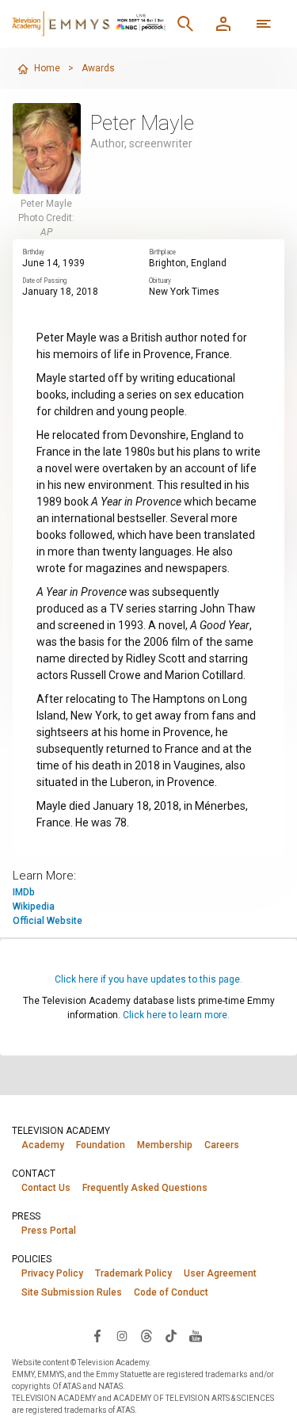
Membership (164, 1145)
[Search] (185, 24)
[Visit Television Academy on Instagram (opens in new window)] (122, 1335)
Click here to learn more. (176, 1015)
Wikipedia (34, 906)
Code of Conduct (171, 1292)
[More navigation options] (264, 24)
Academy (42, 1145)
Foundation (100, 1145)
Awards (98, 68)
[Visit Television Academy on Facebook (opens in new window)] (97, 1335)
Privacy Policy (52, 1273)
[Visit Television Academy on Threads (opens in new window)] (146, 1335)
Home (47, 68)
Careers (221, 1145)
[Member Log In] (223, 24)
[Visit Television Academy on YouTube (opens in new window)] (195, 1335)
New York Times (184, 291)
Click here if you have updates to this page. (148, 979)
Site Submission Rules (71, 1292)
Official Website (47, 920)
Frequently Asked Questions (145, 1187)
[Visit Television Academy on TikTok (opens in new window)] (171, 1335)
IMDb (24, 892)
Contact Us (45, 1187)
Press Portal (48, 1230)
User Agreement (220, 1273)
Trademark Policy (133, 1273)
